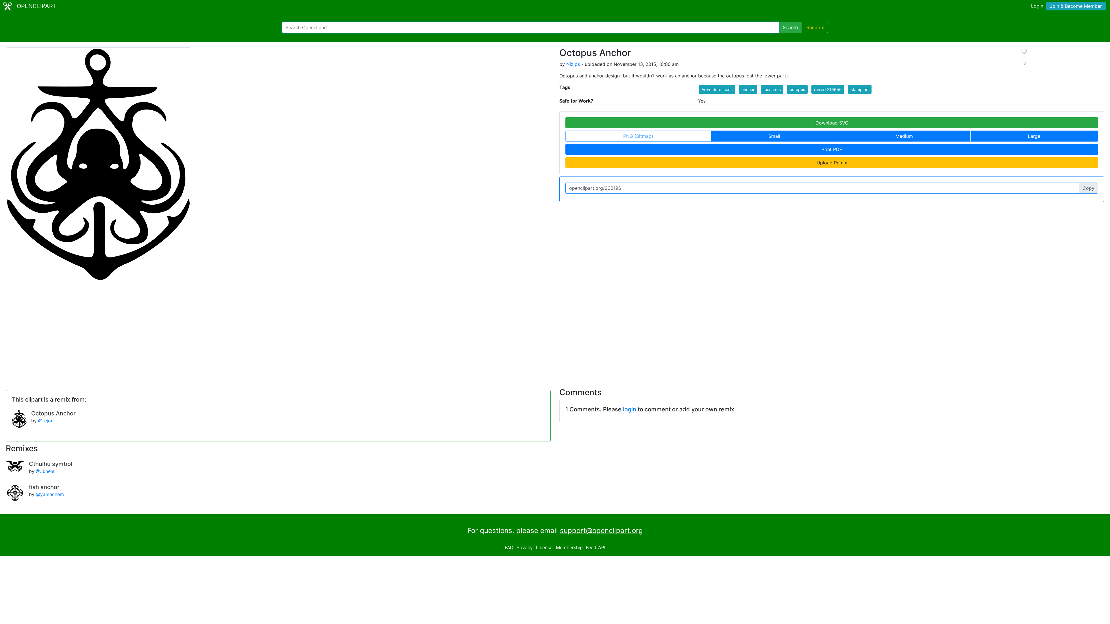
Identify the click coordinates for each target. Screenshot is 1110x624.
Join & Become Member (1076, 6)
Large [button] (1034, 136)
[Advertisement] (555, 331)
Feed (591, 548)
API (601, 548)
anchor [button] (747, 89)
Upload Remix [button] (832, 163)
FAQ (509, 548)
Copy (1088, 188)
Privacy (525, 548)
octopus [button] (797, 89)
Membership (569, 548)
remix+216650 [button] (828, 89)
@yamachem (50, 494)
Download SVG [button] (831, 123)
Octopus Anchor (53, 413)
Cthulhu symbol (50, 463)
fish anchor (44, 487)
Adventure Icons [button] (717, 89)
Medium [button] (904, 136)
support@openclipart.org (601, 530)
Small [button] (774, 136)
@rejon (45, 421)
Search (790, 27)
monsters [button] (772, 89)
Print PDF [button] (832, 149)
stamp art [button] (860, 89)
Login (1037, 6)
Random (815, 27)
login (629, 409)
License (544, 548)
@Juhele (45, 471)
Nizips (573, 64)
